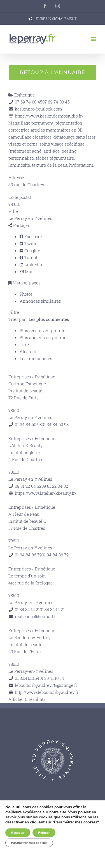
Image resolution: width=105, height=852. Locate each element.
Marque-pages (25, 282)
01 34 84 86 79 (55, 555)
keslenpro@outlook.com (38, 109)
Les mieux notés (36, 358)
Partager (20, 225)
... (44, 390)
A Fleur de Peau (23, 514)
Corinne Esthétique (27, 383)
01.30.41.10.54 (51, 678)
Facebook (33, 236)
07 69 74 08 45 (56, 102)
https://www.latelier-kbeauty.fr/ (45, 493)
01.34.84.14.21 (52, 609)
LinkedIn (32, 264)
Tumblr (31, 257)
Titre (24, 344)
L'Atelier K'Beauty (25, 445)
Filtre (13, 312)
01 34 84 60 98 (55, 424)
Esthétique (24, 95)
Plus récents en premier (43, 330)
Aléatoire (29, 351)
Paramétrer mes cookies (29, 843)
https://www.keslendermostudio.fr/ (49, 116)
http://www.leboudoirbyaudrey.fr (46, 692)
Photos (26, 294)
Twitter (31, 243)
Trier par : (38, 319)
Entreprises (19, 376)
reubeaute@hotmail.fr (36, 616)
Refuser (44, 832)
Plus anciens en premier (44, 337)
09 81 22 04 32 (54, 486)
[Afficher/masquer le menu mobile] (94, 39)
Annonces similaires (40, 301)
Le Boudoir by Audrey (29, 637)
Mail (29, 271)
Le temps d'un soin (27, 576)
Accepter (18, 832)
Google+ (31, 250)
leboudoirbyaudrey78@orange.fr (46, 685)
